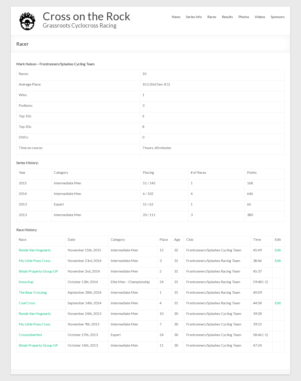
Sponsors (278, 17)
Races (211, 17)
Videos (260, 17)
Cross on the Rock (86, 16)
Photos (243, 17)
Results (227, 17)
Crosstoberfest (30, 334)
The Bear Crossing (33, 292)
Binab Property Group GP (38, 271)
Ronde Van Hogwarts (35, 250)
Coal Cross (27, 303)
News (176, 17)
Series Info (194, 17)
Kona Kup (26, 282)
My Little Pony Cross (34, 260)
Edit (278, 250)
